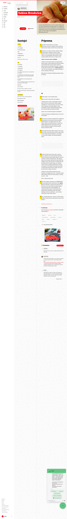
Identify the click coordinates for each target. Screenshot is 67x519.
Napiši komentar (59, 245)
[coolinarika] (7, 2)
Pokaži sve (43, 221)
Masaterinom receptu (48, 209)
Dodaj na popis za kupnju (22, 105)
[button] (7, 17)
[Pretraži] (27, 3)
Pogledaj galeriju (46, 203)
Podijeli (63, 2)
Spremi (23, 28)
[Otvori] (11, 516)
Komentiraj (30, 28)
